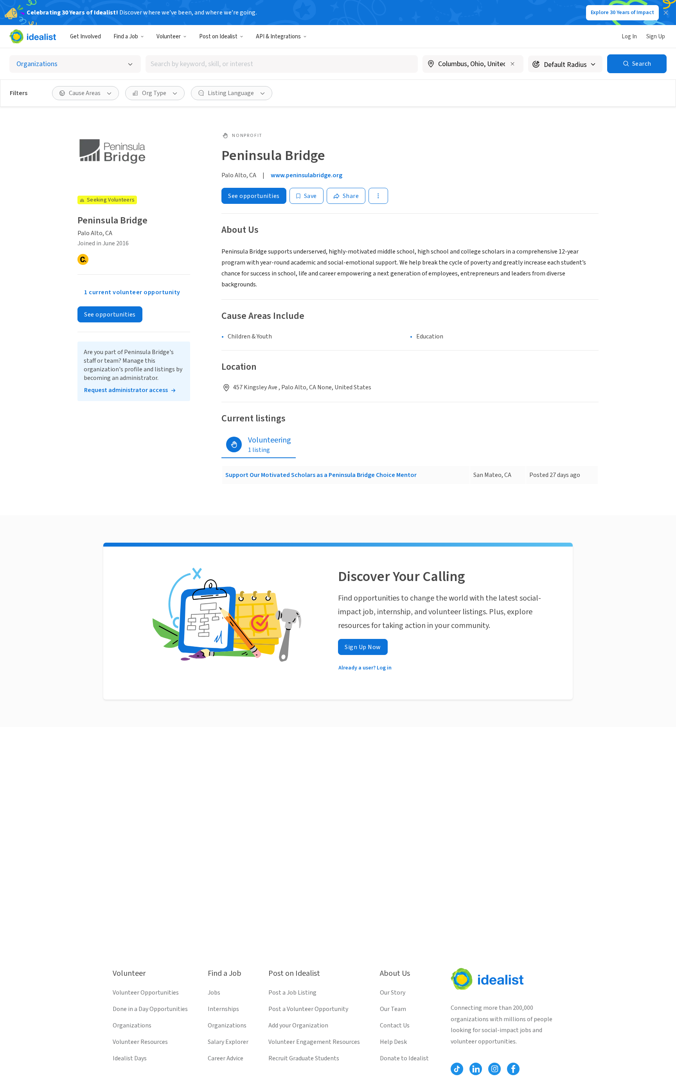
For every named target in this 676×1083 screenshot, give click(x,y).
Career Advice (225, 1058)
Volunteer (168, 36)
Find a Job (125, 36)
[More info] (472, 64)
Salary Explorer (228, 1042)
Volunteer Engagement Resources (314, 1042)
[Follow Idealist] (457, 1069)
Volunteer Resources (140, 1042)
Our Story (392, 992)
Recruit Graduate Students (303, 1058)
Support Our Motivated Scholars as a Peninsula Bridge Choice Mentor (321, 475)
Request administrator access (126, 390)
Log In (629, 36)
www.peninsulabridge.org (306, 175)
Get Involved (85, 36)
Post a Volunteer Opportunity (308, 1009)
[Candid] (82, 259)
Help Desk (393, 1042)
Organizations (132, 1025)
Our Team (393, 1009)
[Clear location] (512, 64)
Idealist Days (130, 1058)
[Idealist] (32, 36)
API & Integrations (278, 36)
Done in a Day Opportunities (150, 1009)
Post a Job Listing (292, 992)
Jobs (214, 992)
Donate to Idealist (404, 1058)
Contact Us (395, 1025)
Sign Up (655, 36)
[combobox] (281, 64)
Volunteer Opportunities (146, 992)
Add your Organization (298, 1025)
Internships (223, 1009)
